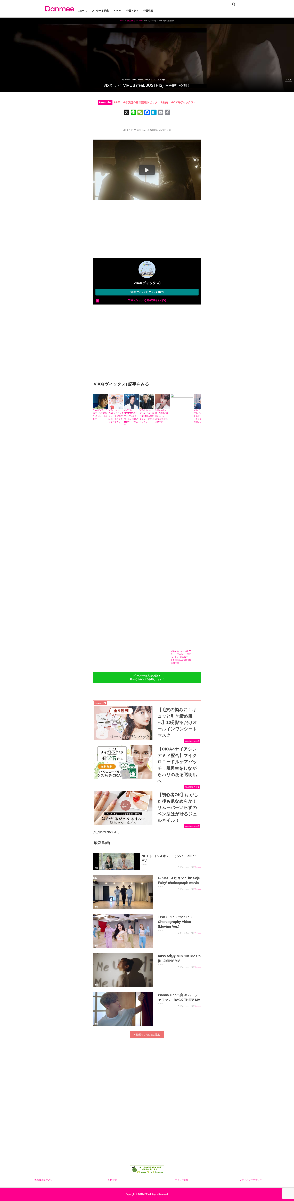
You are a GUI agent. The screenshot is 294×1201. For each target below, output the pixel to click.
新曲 (165, 102)
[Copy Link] (167, 113)
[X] (126, 113)
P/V (118, 102)
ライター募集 (181, 1180)
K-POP (288, 80)
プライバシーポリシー (251, 1180)
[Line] (133, 113)
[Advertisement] (147, 230)
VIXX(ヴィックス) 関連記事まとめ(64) (147, 300)
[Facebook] (147, 113)
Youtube (106, 102)
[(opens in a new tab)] (123, 723)
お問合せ (112, 1180)
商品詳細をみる (191, 741)
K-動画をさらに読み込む (147, 1034)
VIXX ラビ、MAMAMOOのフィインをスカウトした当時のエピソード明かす (131, 417)
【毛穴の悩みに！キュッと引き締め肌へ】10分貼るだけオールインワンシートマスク (177, 722)
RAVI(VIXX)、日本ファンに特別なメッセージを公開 (100, 414)
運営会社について (43, 1180)
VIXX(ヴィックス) (183, 102)
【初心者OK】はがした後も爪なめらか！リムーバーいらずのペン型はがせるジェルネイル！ (178, 807)
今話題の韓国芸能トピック (141, 102)
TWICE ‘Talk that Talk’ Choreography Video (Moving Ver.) (175, 921)
